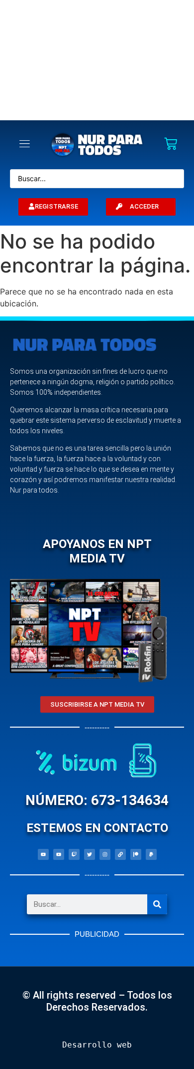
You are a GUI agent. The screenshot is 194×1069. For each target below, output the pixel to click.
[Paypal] (151, 854)
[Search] (157, 904)
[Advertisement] (97, 60)
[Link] (120, 854)
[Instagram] (104, 854)
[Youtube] (43, 854)
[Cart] (170, 144)
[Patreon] (135, 854)
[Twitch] (74, 854)
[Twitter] (89, 854)
